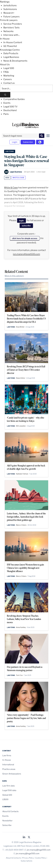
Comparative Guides (14, 99)
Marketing (8, 75)
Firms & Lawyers (9, 20)
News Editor (20, 378)
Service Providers (12, 24)
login (21, 220)
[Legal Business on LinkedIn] (24, 837)
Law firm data (8, 786)
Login (14, 142)
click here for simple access (24, 238)
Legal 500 (8, 68)
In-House (5, 38)
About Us (5, 64)
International (8, 764)
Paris (6, 114)
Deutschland (10, 110)
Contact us (9, 83)
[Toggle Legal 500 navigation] (40, 142)
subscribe (26, 225)
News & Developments (15, 60)
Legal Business (11, 57)
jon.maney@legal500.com (26, 254)
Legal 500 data (9, 790)
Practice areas (8, 769)
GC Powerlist (10, 46)
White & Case (18, 178)
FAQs (6, 72)
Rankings (5, 1)
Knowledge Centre (10, 49)
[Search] (5, 94)
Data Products (10, 53)
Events (6, 103)
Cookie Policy (40, 858)
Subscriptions (26, 861)
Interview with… (11, 35)
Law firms (9, 151)
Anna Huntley (21, 627)
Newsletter (7, 820)
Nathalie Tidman (22, 474)
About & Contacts (10, 811)
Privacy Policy (28, 858)
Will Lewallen (21, 426)
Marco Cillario (21, 525)
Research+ (8, 13)
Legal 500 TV (10, 106)
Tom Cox (19, 675)
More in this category (14, 276)
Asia (7, 178)
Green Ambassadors (11, 773)
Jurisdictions (10, 5)
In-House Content (12, 42)
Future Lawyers (11, 16)
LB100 (5, 799)
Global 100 (7, 795)
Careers (7, 79)
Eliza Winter (20, 327)
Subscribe (28, 142)
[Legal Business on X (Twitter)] (29, 837)
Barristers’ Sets (11, 27)
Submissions (10, 9)
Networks (8, 31)
